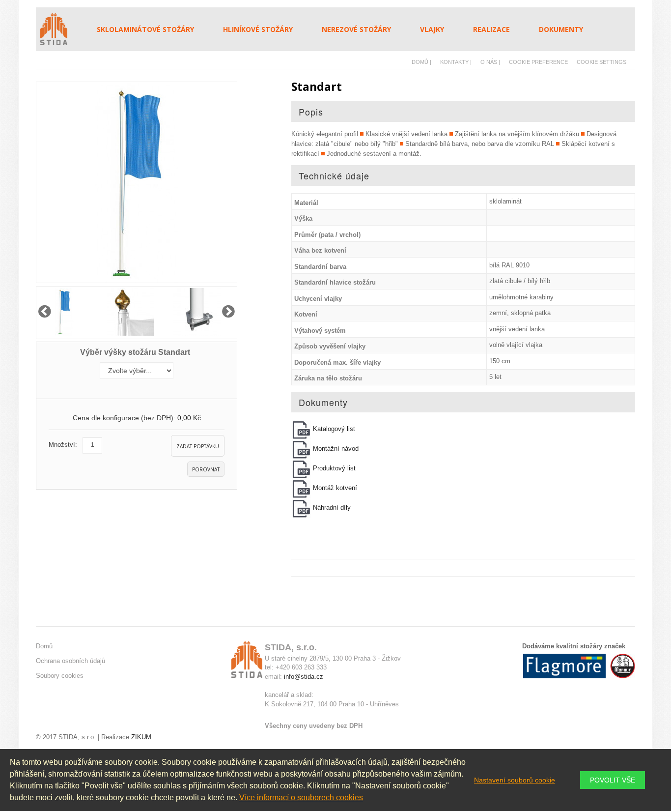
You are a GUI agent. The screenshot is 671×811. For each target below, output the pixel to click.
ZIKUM (140, 737)
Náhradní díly (331, 507)
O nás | (490, 62)
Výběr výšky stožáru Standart (136, 352)
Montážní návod (335, 448)
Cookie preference (538, 62)
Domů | (421, 62)
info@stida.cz (303, 676)
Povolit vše (612, 780)
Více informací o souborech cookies (301, 797)
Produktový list (333, 468)
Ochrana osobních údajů (70, 661)
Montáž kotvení (334, 488)
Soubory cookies (60, 675)
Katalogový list (333, 429)
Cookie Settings (601, 62)
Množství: (63, 444)
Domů (44, 646)
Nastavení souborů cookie (514, 780)
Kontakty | (456, 62)
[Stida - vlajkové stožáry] (58, 28)
